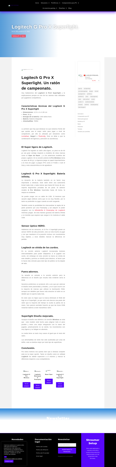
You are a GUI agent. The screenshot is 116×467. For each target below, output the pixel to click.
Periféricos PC (22, 31)
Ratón (28, 31)
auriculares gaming (82, 91)
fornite (96, 91)
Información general (83, 119)
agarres (80, 88)
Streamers (44, 3)
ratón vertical (86, 99)
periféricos (80, 96)
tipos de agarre (81, 107)
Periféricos (54, 3)
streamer (80, 104)
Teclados (80, 129)
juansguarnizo (81, 93)
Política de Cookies (41, 446)
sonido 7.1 (80, 101)
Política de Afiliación (42, 450)
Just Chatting (88, 78)
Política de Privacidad (42, 453)
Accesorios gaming (49, 8)
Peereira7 (87, 77)
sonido (93, 99)
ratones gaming (93, 96)
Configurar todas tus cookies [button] (13, 459)
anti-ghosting (87, 88)
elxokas (91, 91)
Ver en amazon (26, 385)
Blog (70, 8)
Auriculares (80, 113)
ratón (79, 99)
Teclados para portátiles (84, 131)
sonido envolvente (89, 101)
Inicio (37, 3)
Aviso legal (39, 456)
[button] (5, 457)
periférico (89, 93)
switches (87, 104)
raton (87, 96)
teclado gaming (94, 104)
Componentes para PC (69, 3)
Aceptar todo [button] (8, 461)
